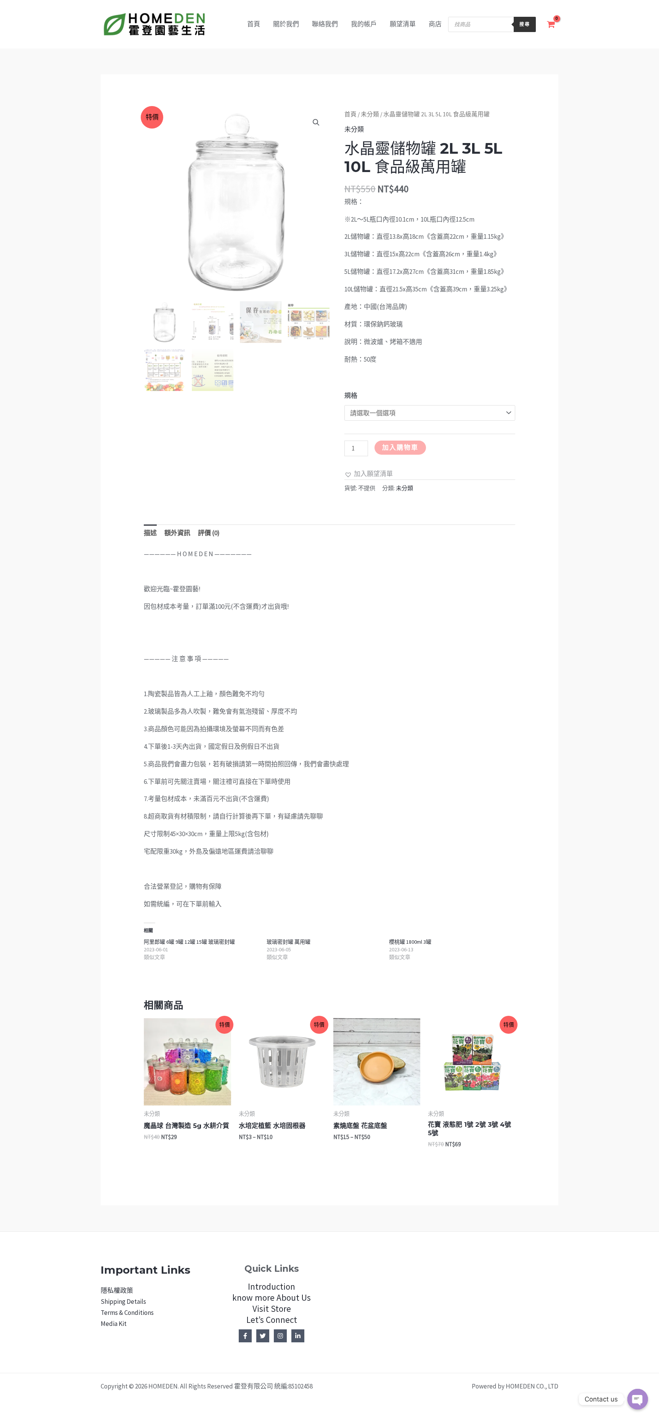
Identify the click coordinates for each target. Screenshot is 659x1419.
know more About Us (271, 1297)
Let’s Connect (271, 1319)
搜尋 (524, 24)
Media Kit (114, 1323)
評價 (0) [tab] (209, 533)
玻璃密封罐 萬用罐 (288, 941)
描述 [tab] (150, 533)
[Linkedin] (297, 1335)
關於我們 (286, 24)
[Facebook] (245, 1335)
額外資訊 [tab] (177, 533)
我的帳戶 (364, 24)
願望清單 (403, 24)
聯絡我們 (325, 24)
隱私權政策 (117, 1290)
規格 (350, 395)
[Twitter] (262, 1335)
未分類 (370, 114)
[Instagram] (280, 1335)
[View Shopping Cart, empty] (550, 24)
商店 (435, 24)
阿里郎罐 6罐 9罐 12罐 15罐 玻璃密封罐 (189, 941)
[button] (316, 122)
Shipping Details (123, 1301)
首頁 (253, 24)
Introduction (271, 1286)
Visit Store (271, 1308)
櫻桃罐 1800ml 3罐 (410, 941)
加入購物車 (400, 447)
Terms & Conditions (127, 1312)
